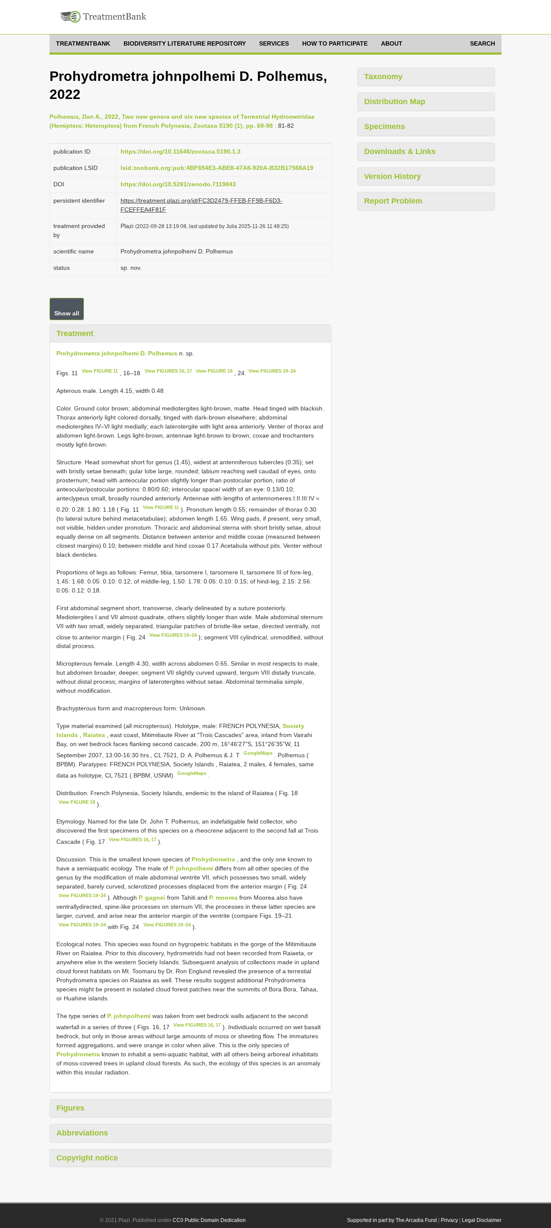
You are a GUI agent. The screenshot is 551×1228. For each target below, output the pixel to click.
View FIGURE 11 (100, 370)
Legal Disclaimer (481, 1220)
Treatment (74, 333)
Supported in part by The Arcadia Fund (392, 1220)
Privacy (449, 1220)
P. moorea (223, 897)
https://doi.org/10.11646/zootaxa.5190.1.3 (181, 151)
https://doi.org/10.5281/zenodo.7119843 (178, 184)
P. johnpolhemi (191, 868)
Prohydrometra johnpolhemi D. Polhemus (116, 353)
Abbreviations (82, 1133)
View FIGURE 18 (214, 370)
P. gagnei (152, 897)
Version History (392, 176)
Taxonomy (383, 76)
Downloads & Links (400, 151)
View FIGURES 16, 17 (168, 370)
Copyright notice (87, 1158)
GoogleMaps (258, 753)
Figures (70, 1108)
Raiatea (95, 734)
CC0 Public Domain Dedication (209, 1220)
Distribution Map (394, 101)
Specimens (384, 126)
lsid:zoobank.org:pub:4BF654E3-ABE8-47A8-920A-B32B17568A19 (217, 167)
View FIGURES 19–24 (272, 370)
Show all (66, 313)
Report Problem (393, 201)
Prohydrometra (213, 859)
